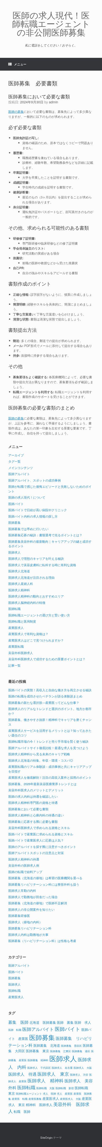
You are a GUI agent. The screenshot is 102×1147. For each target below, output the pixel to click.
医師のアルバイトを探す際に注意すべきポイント (42, 846)
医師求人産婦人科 (20, 583)
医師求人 (14, 552)
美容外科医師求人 (20, 653)
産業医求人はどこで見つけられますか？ (36, 640)
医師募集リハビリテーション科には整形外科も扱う (43, 884)
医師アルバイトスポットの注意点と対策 (36, 853)
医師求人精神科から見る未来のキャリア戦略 (39, 754)
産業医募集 (35, 1099)
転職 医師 (22, 1111)
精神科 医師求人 (39, 1104)
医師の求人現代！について (26, 497)
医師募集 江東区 (60, 1051)
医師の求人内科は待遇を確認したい (33, 796)
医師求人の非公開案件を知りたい (31, 909)
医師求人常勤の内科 (22, 890)
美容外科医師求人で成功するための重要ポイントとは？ (46, 659)
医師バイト (16, 503)
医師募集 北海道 (46, 1045)
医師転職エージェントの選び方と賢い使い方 (39, 615)
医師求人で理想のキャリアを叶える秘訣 (36, 558)
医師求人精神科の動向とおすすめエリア (36, 596)
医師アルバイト (19, 474)
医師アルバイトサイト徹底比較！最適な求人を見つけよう (48, 748)
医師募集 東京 (37, 1050)
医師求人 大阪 (83, 1068)
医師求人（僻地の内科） (25, 922)
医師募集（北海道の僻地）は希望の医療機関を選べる (45, 878)
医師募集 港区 (81, 1051)
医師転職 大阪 (45, 1088)
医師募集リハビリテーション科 (29, 928)
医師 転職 (14, 1030)
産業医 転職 (20, 1099)
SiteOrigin (46, 1137)
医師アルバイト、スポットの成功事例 (34, 480)
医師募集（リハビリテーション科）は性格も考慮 (42, 940)
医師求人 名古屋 (62, 1068)
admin (53, 102)
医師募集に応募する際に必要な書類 (33, 821)
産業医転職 (16, 646)
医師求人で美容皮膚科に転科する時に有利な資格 (42, 565)
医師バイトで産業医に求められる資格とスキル (40, 834)
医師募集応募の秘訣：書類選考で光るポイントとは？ (45, 535)
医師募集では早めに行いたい (28, 529)
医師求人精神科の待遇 (23, 859)
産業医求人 (16, 627)
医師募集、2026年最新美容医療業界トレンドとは (42, 784)
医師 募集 (65, 1022)
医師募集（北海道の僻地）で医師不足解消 (37, 903)
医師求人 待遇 (22, 1074)
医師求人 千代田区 (39, 1068)
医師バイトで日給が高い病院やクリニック (37, 510)
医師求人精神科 (19, 590)
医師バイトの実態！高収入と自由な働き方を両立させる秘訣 (50, 690)
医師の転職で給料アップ (25, 871)
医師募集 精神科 (38, 1060)
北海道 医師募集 (42, 1022)
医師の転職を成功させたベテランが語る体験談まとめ (45, 696)
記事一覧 (14, 665)
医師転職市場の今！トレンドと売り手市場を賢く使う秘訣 (48, 741)
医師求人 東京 (53, 1073)
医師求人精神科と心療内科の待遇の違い (36, 815)
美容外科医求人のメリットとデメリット (36, 790)
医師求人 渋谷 (79, 1074)
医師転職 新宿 (65, 1088)
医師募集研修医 (19, 915)
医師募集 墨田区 (71, 1045)
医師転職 (14, 608)
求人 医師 (49, 1093)
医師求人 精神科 (46, 1080)
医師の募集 (16, 111)
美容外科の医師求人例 (23, 865)
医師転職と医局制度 (22, 621)
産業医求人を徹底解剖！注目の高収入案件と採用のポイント (50, 777)
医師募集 (14, 522)
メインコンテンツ (20, 467)
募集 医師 (18, 1022)
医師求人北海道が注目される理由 (31, 577)
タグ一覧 (14, 461)
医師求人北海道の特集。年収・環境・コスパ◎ (40, 760)
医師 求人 (82, 1022)
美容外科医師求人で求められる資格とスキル (39, 827)
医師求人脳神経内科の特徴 (26, 602)
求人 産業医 (65, 1093)
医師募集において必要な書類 (39, 96)
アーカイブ (16, 455)
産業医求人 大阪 (70, 1099)
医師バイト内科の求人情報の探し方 (33, 516)
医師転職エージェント (29, 1093)
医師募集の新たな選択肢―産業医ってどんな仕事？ (43, 702)
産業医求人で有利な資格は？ (28, 634)
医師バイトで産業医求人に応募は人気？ (36, 840)
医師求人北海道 (19, 571)
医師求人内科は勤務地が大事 (28, 934)
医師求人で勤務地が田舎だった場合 (33, 897)
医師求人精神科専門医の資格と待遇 (33, 802)
